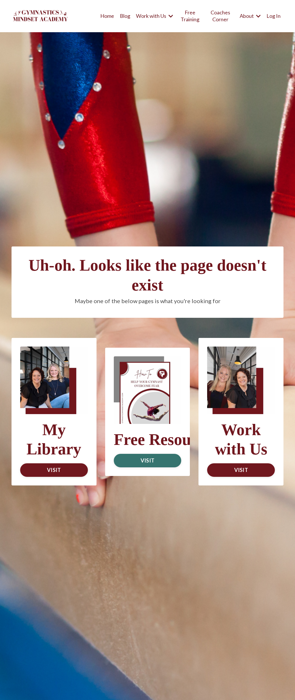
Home (107, 16)
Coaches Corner (220, 15)
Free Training (190, 15)
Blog (125, 16)
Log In (273, 16)
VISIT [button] (54, 470)
